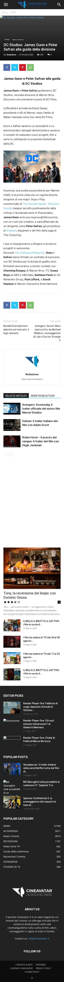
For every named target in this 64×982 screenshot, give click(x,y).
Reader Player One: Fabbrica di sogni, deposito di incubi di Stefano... (40, 707)
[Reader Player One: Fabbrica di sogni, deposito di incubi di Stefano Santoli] (11, 708)
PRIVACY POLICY (43, 968)
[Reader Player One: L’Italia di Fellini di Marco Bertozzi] (11, 742)
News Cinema (18, 39)
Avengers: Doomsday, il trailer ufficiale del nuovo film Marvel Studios (41, 408)
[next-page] (11, 454)
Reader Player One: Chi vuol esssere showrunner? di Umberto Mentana (38, 724)
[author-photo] (32, 369)
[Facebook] (6, 67)
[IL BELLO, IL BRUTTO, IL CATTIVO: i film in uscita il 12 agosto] (11, 674)
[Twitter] (14, 67)
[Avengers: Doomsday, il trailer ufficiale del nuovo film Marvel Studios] (11, 409)
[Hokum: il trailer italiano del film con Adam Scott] (11, 425)
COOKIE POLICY (32, 971)
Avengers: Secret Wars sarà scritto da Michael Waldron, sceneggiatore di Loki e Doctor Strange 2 (47, 333)
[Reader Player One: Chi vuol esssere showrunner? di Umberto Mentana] (11, 725)
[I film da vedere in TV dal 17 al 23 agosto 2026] (11, 658)
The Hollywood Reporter (30, 252)
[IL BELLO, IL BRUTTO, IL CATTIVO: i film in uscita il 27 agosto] (11, 625)
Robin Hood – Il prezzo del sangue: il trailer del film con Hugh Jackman (40, 441)
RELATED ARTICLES (16, 395)
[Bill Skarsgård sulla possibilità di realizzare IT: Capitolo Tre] (11, 789)
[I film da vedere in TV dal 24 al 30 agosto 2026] (11, 642)
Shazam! (11, 230)
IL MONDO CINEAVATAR (21, 968)
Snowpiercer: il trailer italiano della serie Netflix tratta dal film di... (41, 768)
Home (5, 12)
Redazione (11, 54)
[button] (5, 4)
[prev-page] (5, 454)
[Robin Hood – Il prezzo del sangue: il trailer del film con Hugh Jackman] (11, 441)
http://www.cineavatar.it (32, 379)
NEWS (14, 12)
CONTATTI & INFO (24, 964)
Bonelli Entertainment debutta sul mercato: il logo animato (16, 329)
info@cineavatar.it (38, 938)
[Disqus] (32, 504)
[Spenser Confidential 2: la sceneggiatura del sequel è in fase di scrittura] (11, 802)
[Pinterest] (22, 67)
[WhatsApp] (30, 67)
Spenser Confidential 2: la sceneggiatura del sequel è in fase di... (39, 801)
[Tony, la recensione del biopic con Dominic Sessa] (32, 568)
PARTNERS (41, 964)
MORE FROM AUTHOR (43, 395)
